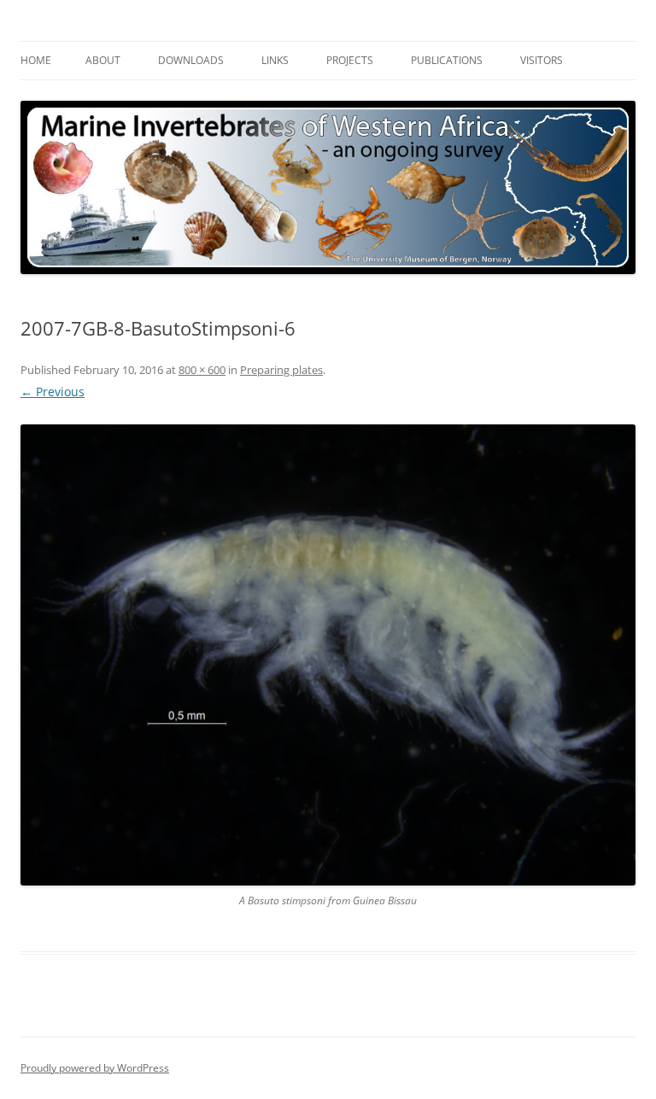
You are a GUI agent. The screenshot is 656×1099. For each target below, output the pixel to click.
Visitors (541, 60)
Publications (447, 60)
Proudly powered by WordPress (94, 1068)
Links (275, 60)
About (102, 60)
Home (35, 60)
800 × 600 (202, 369)
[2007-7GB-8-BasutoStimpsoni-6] (328, 655)
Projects (349, 60)
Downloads (191, 60)
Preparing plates (281, 369)
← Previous (52, 391)
